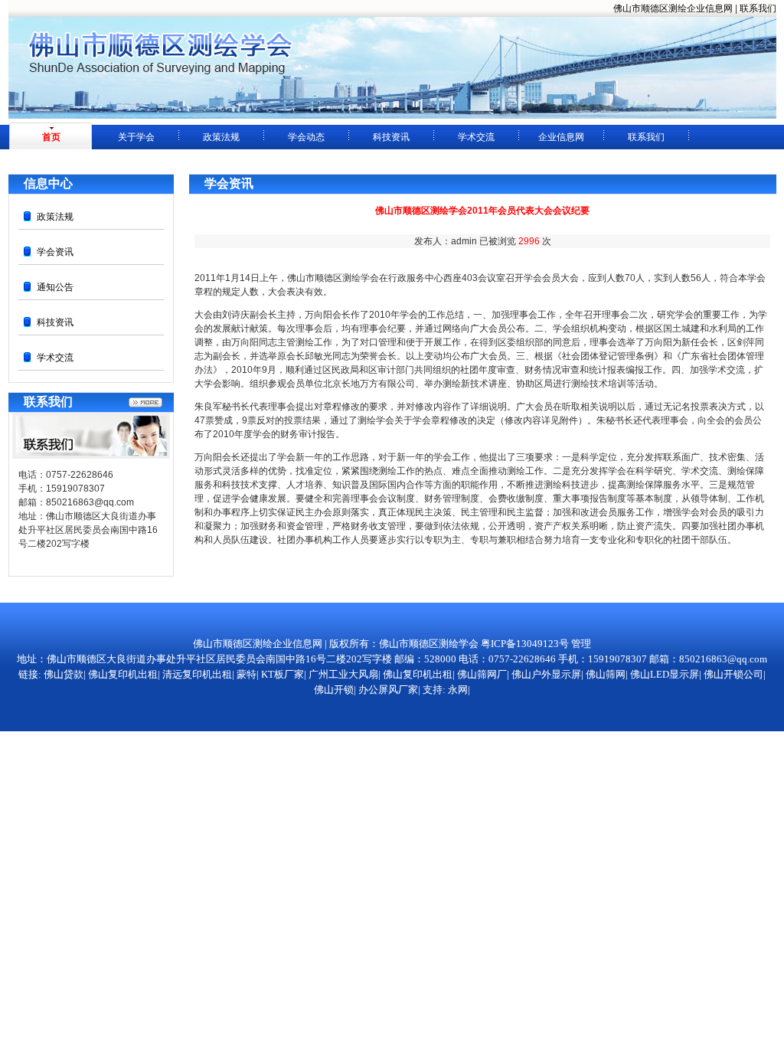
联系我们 (758, 8)
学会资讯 (55, 252)
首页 (51, 137)
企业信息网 (561, 137)
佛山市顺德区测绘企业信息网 (673, 8)
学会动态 (306, 137)
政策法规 (221, 137)
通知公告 (55, 287)
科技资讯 (391, 137)
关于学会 (136, 137)
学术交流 (476, 137)
